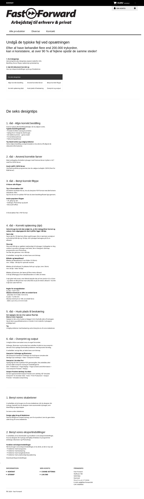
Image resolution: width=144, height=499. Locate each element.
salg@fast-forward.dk (85, 482)
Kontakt (50, 31)
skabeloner (36, 69)
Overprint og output (54, 88)
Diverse (36, 31)
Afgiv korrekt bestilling (15, 83)
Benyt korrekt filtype (54, 83)
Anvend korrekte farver (35, 83)
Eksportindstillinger (20, 458)
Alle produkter (17, 31)
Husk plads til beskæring (35, 88)
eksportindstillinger (18, 69)
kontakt (10, 3)
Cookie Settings (48, 472)
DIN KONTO (120, 8)
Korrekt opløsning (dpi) (16, 88)
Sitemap (11, 474)
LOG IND (135, 8)
